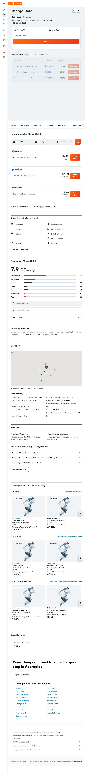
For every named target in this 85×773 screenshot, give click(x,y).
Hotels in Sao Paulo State (63, 761)
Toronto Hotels (21, 697)
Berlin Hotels (51, 701)
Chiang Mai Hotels (22, 704)
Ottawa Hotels (52, 691)
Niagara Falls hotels (53, 713)
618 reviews (26, 17)
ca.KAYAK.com (15, 761)
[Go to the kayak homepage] (15, 3)
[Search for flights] (4, 10)
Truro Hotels (51, 688)
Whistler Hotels (21, 688)
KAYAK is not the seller (21, 742)
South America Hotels (35, 761)
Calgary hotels (52, 710)
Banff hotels (51, 707)
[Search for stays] (4, 15)
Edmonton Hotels (53, 697)
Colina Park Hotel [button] (18, 520)
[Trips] (4, 46)
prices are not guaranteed (55, 735)
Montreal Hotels (52, 704)
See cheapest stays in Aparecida (70, 536)
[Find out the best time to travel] (4, 39)
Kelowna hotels (21, 713)
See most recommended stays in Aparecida (66, 581)
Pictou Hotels (20, 691)
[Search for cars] (4, 19)
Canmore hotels (21, 716)
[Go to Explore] (4, 30)
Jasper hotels (20, 710)
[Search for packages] (4, 24)
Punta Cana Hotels (22, 701)
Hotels (24, 761)
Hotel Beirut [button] (51, 608)
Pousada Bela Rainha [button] (55, 565)
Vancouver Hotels (22, 694)
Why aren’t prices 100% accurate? (26, 750)
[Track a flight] (4, 35)
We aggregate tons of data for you (26, 746)
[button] (3, 3)
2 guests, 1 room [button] (20, 35)
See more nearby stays (73, 491)
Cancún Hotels (52, 694)
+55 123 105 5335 (19, 23)
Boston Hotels (21, 707)
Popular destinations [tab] (22, 675)
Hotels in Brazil (48, 761)
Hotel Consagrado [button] (53, 518)
